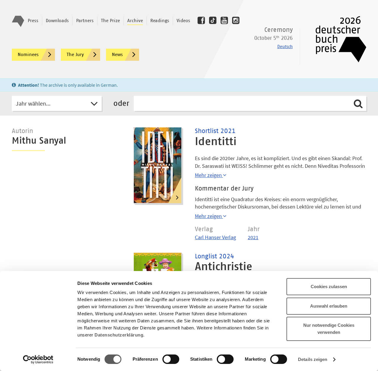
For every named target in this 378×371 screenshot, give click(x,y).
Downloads (57, 20)
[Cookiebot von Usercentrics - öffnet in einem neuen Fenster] (38, 359)
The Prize (110, 20)
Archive (135, 20)
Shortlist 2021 (215, 131)
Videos (183, 20)
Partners (85, 20)
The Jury (75, 54)
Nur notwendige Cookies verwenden (328, 329)
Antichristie (223, 266)
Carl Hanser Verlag (215, 237)
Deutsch (285, 47)
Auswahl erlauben (328, 305)
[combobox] (57, 103)
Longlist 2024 (214, 256)
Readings (159, 20)
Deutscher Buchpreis (336, 39)
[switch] (170, 359)
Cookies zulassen (329, 286)
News (117, 54)
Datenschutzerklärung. (119, 334)
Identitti (216, 141)
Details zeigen (312, 359)
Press (33, 20)
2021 (253, 237)
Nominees (28, 54)
